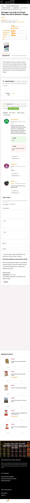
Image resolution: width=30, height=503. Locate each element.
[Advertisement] (15, 301)
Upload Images (6, 272)
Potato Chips (16, 7)
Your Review (6, 208)
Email (4, 249)
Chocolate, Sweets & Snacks (12, 6)
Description (5, 55)
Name (4, 243)
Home (2, 6)
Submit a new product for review (8, 478)
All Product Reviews (5, 480)
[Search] (27, 2)
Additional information (19, 55)
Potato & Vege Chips (6, 7)
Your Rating (5, 204)
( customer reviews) (13, 20)
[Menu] (1, 2)
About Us (3, 495)
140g (13, 93)
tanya (12, 183)
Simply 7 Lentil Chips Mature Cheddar (19, 387)
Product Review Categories (7, 476)
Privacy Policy (4, 493)
